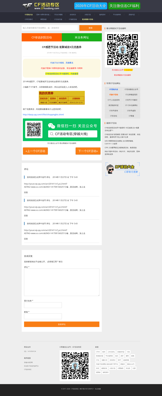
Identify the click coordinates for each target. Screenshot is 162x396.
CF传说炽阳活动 (42, 37)
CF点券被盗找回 (131, 94)
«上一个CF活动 (35, 151)
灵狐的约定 (120, 352)
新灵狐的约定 (114, 105)
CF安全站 (113, 116)
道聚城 (98, 372)
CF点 (97, 360)
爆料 (127, 356)
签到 (103, 352)
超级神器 (126, 360)
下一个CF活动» (88, 151)
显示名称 (28, 300)
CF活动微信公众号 (131, 89)
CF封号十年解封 (131, 100)
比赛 (134, 368)
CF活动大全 (113, 89)
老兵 (116, 356)
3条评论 (73, 53)
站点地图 (98, 389)
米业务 (128, 368)
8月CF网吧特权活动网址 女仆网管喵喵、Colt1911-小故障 (120, 142)
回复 (26, 192)
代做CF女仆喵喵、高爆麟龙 (61, 62)
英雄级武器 (99, 356)
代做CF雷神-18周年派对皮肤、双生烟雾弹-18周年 (62, 68)
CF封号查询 (113, 110)
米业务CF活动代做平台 (31, 366)
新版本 (122, 364)
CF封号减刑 (131, 110)
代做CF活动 (113, 94)
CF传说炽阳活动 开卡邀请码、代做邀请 (61, 73)
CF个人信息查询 (114, 100)
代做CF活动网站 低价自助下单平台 (107, 364)
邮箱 (26, 312)
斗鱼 (128, 352)
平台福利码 (109, 356)
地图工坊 (104, 360)
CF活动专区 (41, 6)
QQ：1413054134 (30, 351)
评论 (26, 267)
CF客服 (131, 116)
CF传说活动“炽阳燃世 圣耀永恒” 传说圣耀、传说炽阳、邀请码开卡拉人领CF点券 (122, 135)
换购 (132, 356)
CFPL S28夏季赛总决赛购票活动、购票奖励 (121, 147)
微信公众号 (130, 364)
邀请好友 (104, 368)
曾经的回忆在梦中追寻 (36, 177)
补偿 (97, 368)
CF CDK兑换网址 (131, 105)
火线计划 (112, 368)
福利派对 (106, 372)
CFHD (98, 352)
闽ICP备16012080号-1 (87, 389)
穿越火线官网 (28, 362)
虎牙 (122, 356)
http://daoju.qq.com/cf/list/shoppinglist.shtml (43, 114)
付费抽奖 (120, 368)
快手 (119, 360)
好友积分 (113, 360)
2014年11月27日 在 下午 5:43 (65, 177)
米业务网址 (82, 37)
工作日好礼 (111, 352)
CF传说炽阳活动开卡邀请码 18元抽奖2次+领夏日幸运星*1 (122, 129)
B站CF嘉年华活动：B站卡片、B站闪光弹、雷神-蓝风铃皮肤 (122, 152)
